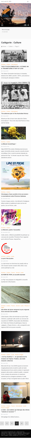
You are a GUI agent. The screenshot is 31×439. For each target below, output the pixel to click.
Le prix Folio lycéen (7, 258)
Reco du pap (5, 29)
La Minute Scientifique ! (8, 144)
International (14, 64)
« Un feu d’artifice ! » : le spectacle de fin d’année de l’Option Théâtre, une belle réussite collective (14, 359)
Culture (8, 64)
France (13, 272)
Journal (18, 272)
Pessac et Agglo (19, 354)
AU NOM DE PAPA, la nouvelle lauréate (13, 274)
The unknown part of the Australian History (14, 113)
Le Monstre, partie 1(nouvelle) (10, 230)
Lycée (12, 256)
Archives (3, 64)
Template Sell (22, 435)
